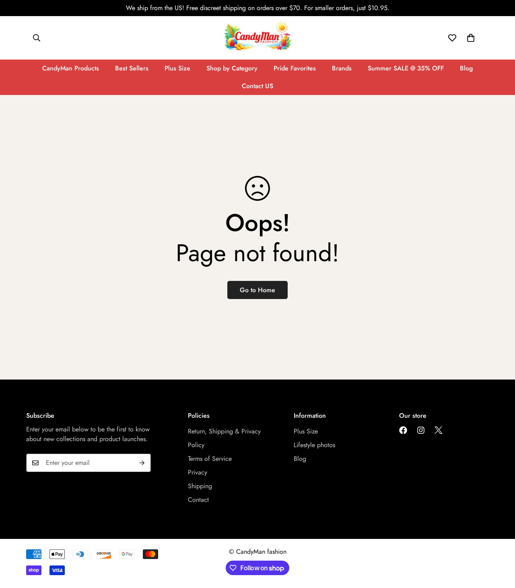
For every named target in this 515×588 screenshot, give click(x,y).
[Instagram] (421, 430)
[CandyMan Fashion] (257, 38)
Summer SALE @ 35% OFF (406, 68)
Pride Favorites (295, 68)
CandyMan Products (70, 68)
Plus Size (177, 68)
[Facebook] (403, 430)
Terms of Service (210, 458)
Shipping (200, 486)
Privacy (197, 472)
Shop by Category (232, 68)
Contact (198, 499)
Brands (342, 68)
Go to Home (257, 290)
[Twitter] (439, 430)
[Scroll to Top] (499, 544)
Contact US (257, 86)
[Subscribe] (142, 463)
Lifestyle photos (314, 445)
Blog (466, 68)
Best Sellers (131, 68)
